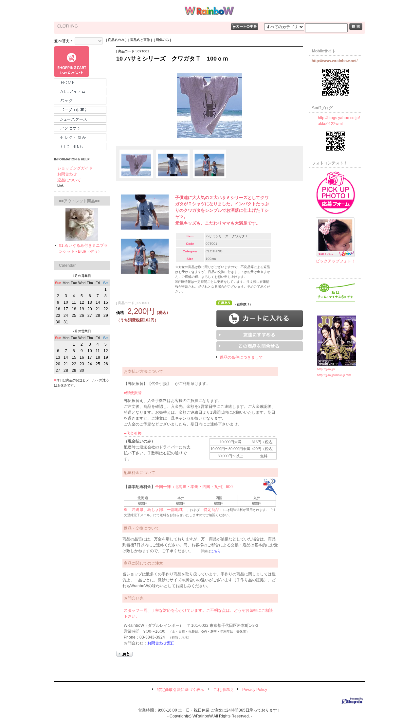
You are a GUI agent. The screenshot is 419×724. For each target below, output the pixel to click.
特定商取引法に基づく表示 (180, 689)
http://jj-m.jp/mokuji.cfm (334, 375)
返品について (69, 180)
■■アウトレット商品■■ (79, 201)
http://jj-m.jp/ (326, 369)
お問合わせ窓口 (161, 643)
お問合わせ (67, 174)
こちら (216, 551)
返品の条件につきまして (241, 357)
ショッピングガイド (75, 168)
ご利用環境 (223, 689)
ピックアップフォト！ (335, 261)
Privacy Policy (254, 689)
